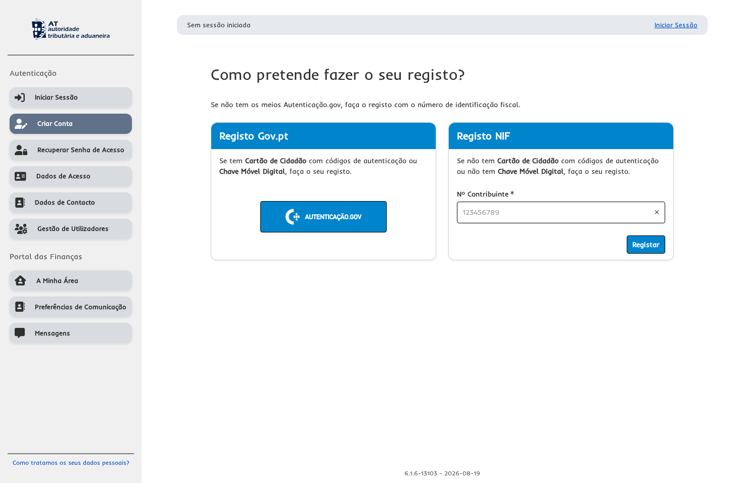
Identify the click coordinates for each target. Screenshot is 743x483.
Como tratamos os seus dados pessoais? (71, 462)
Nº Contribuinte (485, 194)
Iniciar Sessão (676, 25)
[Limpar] (657, 212)
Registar (646, 244)
